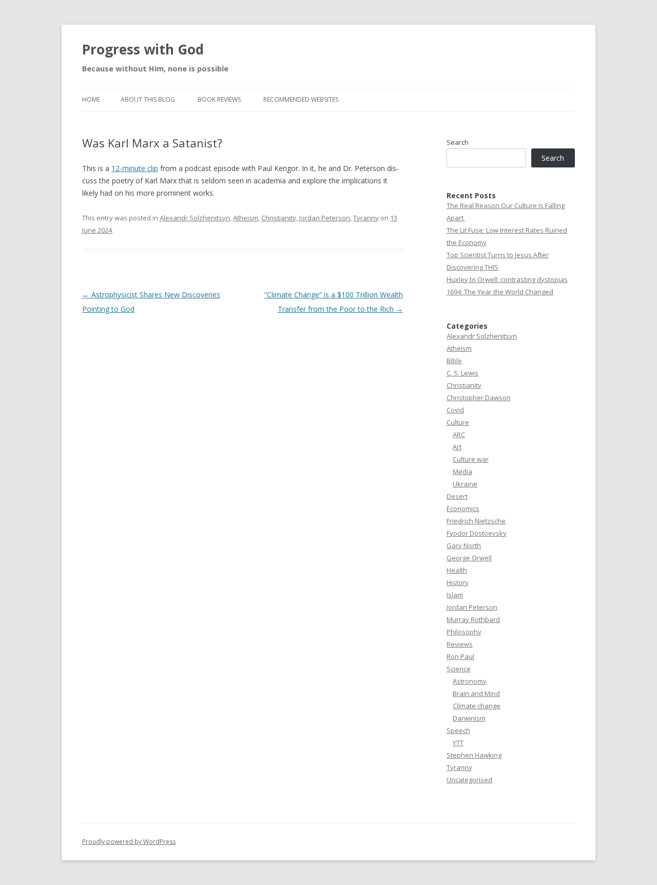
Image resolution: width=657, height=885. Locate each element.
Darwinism (469, 718)
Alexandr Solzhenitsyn (195, 217)
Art (457, 446)
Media (462, 471)
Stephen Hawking (474, 755)
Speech (458, 730)
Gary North (464, 545)
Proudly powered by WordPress (129, 841)
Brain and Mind (476, 693)
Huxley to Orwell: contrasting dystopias (507, 279)
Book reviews (219, 99)
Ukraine (465, 483)
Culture (458, 422)
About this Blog (148, 99)
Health (457, 570)
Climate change (476, 705)
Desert (457, 496)
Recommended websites (300, 99)
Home (91, 99)
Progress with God (143, 49)
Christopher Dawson (479, 397)
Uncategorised (469, 779)
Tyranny (366, 217)
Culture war (471, 459)
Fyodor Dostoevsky (477, 533)
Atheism (245, 217)
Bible (454, 360)
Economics (463, 508)
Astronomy (470, 681)
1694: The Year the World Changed (500, 291)
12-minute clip (134, 168)
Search (458, 142)
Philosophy (464, 631)
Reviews (460, 644)
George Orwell (469, 557)
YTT (458, 742)
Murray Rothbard (473, 619)
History (458, 582)
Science (459, 668)
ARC (459, 434)
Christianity (278, 217)
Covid (455, 410)
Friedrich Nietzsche (476, 520)
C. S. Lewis (462, 373)
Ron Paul (460, 656)
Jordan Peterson (324, 217)
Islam (455, 594)
